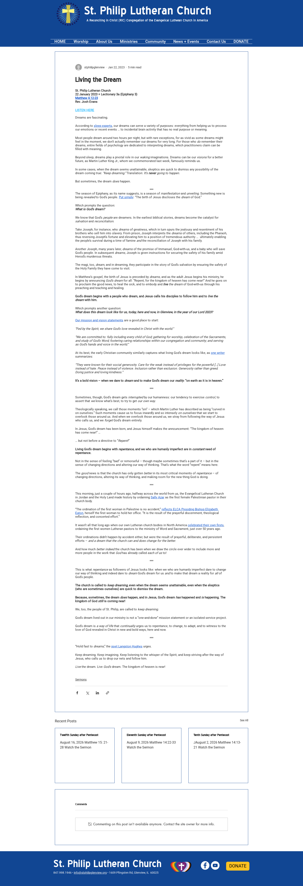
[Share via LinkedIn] (97, 693)
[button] (81, 41)
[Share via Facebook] (77, 693)
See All (244, 720)
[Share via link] (107, 693)
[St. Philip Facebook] (205, 865)
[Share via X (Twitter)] (87, 693)
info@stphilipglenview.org (90, 872)
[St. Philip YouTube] (215, 865)
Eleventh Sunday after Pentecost (146, 735)
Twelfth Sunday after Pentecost (79, 735)
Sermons (81, 679)
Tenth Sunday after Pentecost (211, 735)
